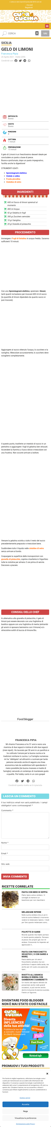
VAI (45, 33)
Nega (25, 1111)
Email (4, 853)
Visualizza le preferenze (25, 1118)
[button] (47, 1073)
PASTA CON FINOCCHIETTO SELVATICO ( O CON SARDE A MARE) (35, 954)
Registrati (29, 7)
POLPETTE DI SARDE (31, 932)
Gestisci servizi (25, 1098)
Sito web (5, 864)
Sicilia (6, 43)
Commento (7, 810)
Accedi (30, 5)
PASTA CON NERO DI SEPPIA (35, 892)
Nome (4, 843)
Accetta (25, 1104)
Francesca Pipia (9, 53)
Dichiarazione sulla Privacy (25, 1124)
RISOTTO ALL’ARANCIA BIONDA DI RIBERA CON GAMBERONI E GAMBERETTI (34, 977)
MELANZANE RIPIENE (31, 912)
